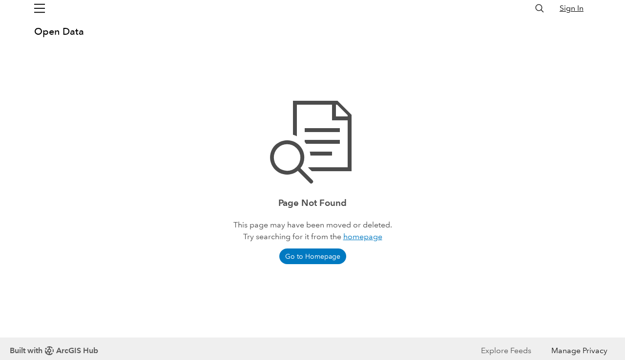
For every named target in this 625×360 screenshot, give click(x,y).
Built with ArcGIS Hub (54, 350)
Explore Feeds (506, 350)
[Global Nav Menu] (39, 8)
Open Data (59, 31)
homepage (362, 236)
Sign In (571, 8)
